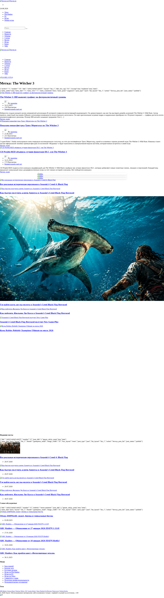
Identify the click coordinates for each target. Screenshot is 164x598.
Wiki (6, 46)
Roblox (23, 591)
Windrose (17, 591)
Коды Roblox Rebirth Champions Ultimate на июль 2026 (26, 330)
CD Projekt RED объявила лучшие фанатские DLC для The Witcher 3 (33, 152)
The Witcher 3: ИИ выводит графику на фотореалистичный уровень (33, 97)
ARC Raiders (3, 591)
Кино (6, 44)
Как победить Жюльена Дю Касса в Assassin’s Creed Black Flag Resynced (35, 313)
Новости (7, 34)
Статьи (7, 38)
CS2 (26, 591)
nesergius (14, 103)
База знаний (9, 566)
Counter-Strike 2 (32, 591)
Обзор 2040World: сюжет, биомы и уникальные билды (26, 516)
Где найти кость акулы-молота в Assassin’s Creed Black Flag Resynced (33, 304)
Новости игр (55, 591)
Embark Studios (64, 591)
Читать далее (5, 119)
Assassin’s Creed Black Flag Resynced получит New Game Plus (29, 322)
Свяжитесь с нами (11, 578)
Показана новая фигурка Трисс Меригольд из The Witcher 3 (29, 125)
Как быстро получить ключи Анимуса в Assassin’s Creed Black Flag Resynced (37, 193)
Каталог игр (9, 568)
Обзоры (7, 36)
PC (5, 16)
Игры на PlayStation (11, 572)
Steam (38, 591)
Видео (6, 40)
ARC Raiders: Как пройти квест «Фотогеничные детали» (27, 553)
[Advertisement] (67, 349)
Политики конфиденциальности (16, 580)
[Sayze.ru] (8, 1)
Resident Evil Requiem (46, 591)
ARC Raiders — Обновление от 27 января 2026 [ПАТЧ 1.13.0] (29, 528)
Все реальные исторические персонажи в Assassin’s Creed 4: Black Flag (34, 184)
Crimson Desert (11, 591)
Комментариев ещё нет (13, 109)
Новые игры (9, 20)
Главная (7, 32)
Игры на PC (9, 574)
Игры (6, 18)
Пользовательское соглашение (15, 582)
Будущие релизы (10, 570)
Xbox (6, 12)
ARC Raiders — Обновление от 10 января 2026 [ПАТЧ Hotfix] (29, 540)
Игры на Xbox (9, 576)
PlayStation (8, 14)
